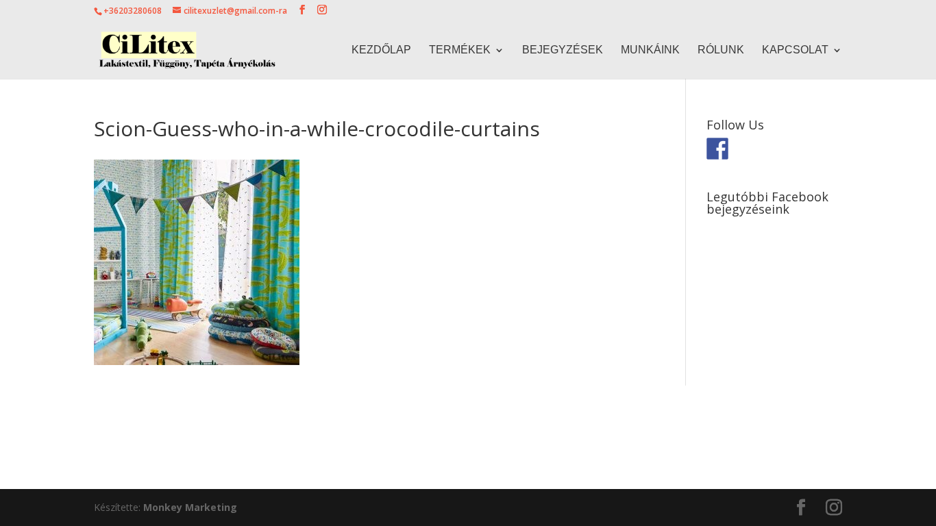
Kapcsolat (795, 50)
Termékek (460, 50)
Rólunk (721, 50)
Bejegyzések (562, 50)
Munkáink (650, 50)
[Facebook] (717, 149)
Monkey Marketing (190, 507)
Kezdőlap (381, 50)
